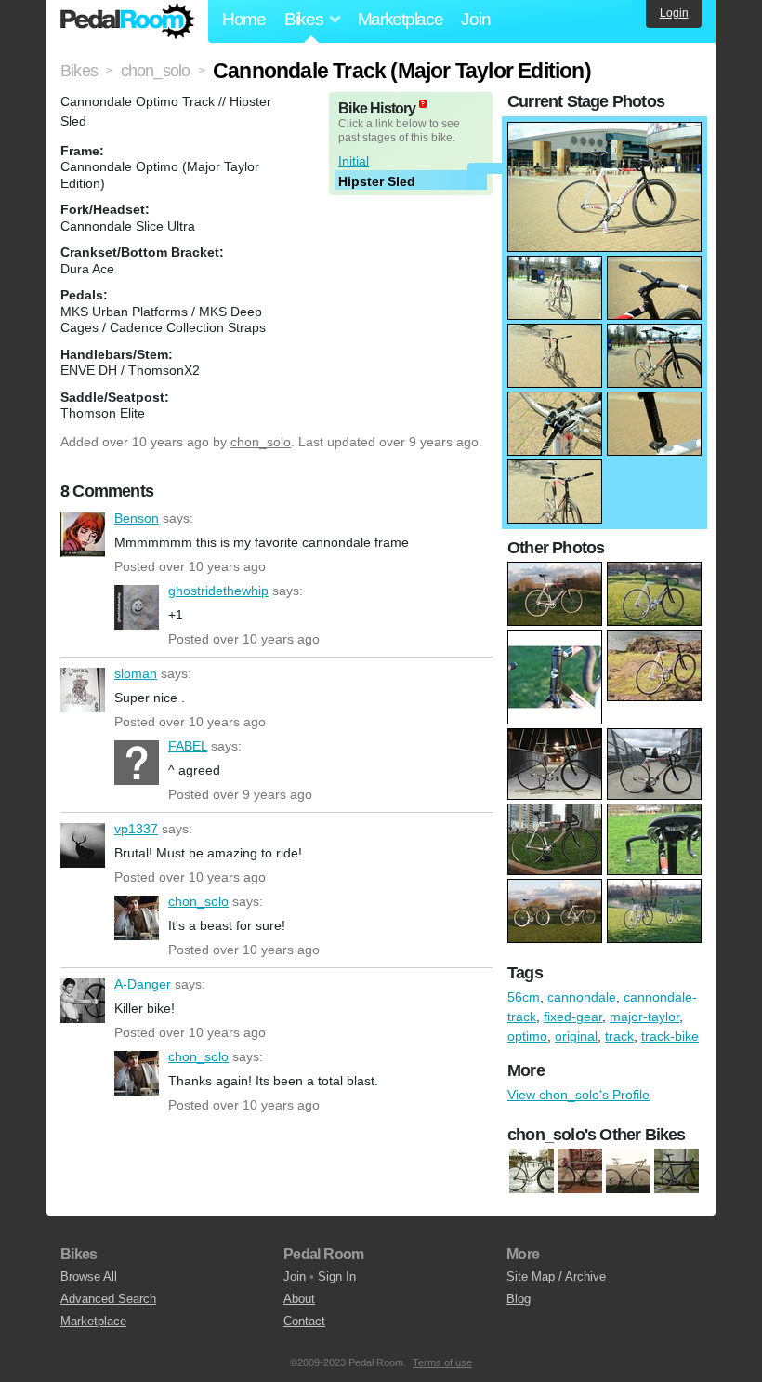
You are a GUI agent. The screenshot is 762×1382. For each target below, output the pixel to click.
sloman (82, 690)
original (576, 1036)
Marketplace (400, 19)
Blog (518, 1299)
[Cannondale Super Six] (628, 1171)
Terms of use (442, 1362)
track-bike (670, 1036)
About (299, 1299)
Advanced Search (108, 1299)
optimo (527, 1036)
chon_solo (260, 441)
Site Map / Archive (556, 1276)
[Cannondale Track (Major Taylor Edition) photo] (604, 131)
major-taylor (644, 1016)
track (619, 1036)
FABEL (136, 762)
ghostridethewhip (136, 607)
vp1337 (82, 845)
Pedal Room (127, 21)
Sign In (337, 1276)
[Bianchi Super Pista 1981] (580, 1171)
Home (244, 19)
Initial (353, 160)
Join (475, 19)
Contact (304, 1321)
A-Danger (82, 1000)
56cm (523, 997)
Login (674, 13)
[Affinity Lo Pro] (531, 1171)
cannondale (581, 997)
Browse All (88, 1276)
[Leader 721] (676, 1171)
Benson (82, 534)
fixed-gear (573, 1016)
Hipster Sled (376, 181)
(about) (422, 104)
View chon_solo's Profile (578, 1094)
